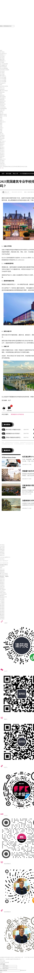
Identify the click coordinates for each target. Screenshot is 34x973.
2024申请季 (3, 80)
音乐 (1, 93)
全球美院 (2, 138)
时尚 (1, 84)
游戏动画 (2, 89)
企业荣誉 (2, 550)
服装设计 (2, 142)
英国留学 (2, 583)
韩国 (1, 117)
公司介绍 (2, 546)
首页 (1, 50)
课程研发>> (3, 61)
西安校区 (2, 613)
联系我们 (2, 552)
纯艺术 (1, 145)
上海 (3, 166)
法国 (1, 119)
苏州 (21, 166)
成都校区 (2, 616)
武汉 (12, 166)
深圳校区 (2, 604)
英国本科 (2, 102)
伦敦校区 (2, 617)
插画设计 (2, 144)
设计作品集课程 (4, 64)
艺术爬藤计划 (3, 65)
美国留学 (2, 582)
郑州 (15, 166)
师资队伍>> (3, 55)
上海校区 (2, 601)
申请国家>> (3, 98)
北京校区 (2, 599)
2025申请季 (3, 78)
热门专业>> (3, 141)
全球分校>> (3, 165)
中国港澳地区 (3, 108)
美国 (1, 123)
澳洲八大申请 (3, 116)
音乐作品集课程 (4, 68)
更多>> (2, 120)
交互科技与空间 (4, 86)
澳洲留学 (2, 595)
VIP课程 (2, 62)
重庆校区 (2, 614)
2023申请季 (3, 81)
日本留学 (2, 585)
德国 (1, 132)
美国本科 (2, 99)
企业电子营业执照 (4, 962)
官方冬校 (2, 74)
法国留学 (2, 591)
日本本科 (2, 105)
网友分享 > (16, 173)
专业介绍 (2, 579)
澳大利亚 (2, 136)
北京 (1, 166)
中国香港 (2, 135)
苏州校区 (2, 607)
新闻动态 (2, 95)
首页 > (4, 173)
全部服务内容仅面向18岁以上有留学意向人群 (11, 957)
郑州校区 (2, 611)
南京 (10, 166)
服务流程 (2, 59)
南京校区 (2, 605)
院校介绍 (2, 580)
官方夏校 (2, 72)
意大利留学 (3, 589)
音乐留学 (2, 162)
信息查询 (2, 577)
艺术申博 (2, 71)
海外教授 (2, 58)
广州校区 (2, 602)
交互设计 (2, 150)
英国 (1, 125)
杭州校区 (2, 608)
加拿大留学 (3, 592)
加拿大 (1, 111)
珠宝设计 (2, 153)
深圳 (8, 166)
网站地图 (2, 961)
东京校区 (2, 618)
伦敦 (26, 166)
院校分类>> (3, 122)
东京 (24, 166)
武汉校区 (2, 610)
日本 (1, 126)
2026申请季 (3, 77)
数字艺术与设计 (4, 90)
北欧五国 (2, 586)
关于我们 (2, 52)
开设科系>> (3, 83)
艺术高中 (2, 160)
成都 (6, 166)
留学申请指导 (3, 66)
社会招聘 (2, 553)
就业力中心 (3, 159)
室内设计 (2, 147)
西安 (17, 166)
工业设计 (2, 151)
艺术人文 (2, 87)
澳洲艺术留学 (3, 114)
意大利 (1, 113)
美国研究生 (3, 101)
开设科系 (2, 566)
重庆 (19, 166)
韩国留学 (2, 588)
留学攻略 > (9, 173)
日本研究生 (3, 107)
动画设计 (2, 154)
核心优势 (2, 548)
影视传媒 (2, 92)
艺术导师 (2, 56)
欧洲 (1, 129)
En (3, 168)
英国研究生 (3, 104)
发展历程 (2, 549)
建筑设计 (2, 148)
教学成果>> (3, 75)
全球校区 (2, 598)
